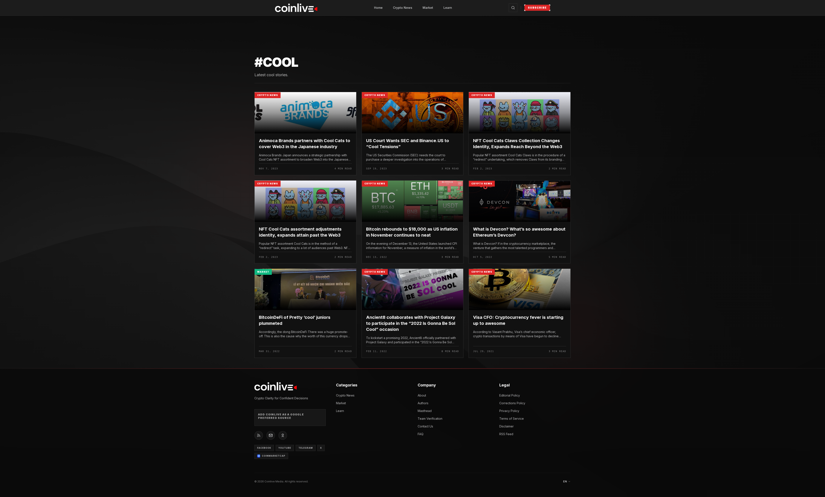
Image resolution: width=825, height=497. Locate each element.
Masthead (425, 411)
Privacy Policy (509, 411)
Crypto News (402, 7)
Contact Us (425, 426)
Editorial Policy (509, 395)
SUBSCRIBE (537, 7)
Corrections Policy (512, 403)
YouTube (284, 448)
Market (428, 7)
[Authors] (282, 435)
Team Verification (430, 418)
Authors (423, 403)
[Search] (513, 7)
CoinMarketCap (273, 455)
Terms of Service (511, 418)
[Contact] (270, 435)
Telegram (305, 448)
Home (378, 7)
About (422, 395)
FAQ (420, 434)
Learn (447, 7)
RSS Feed (506, 434)
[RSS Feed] (258, 435)
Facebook (264, 448)
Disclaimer (506, 426)
